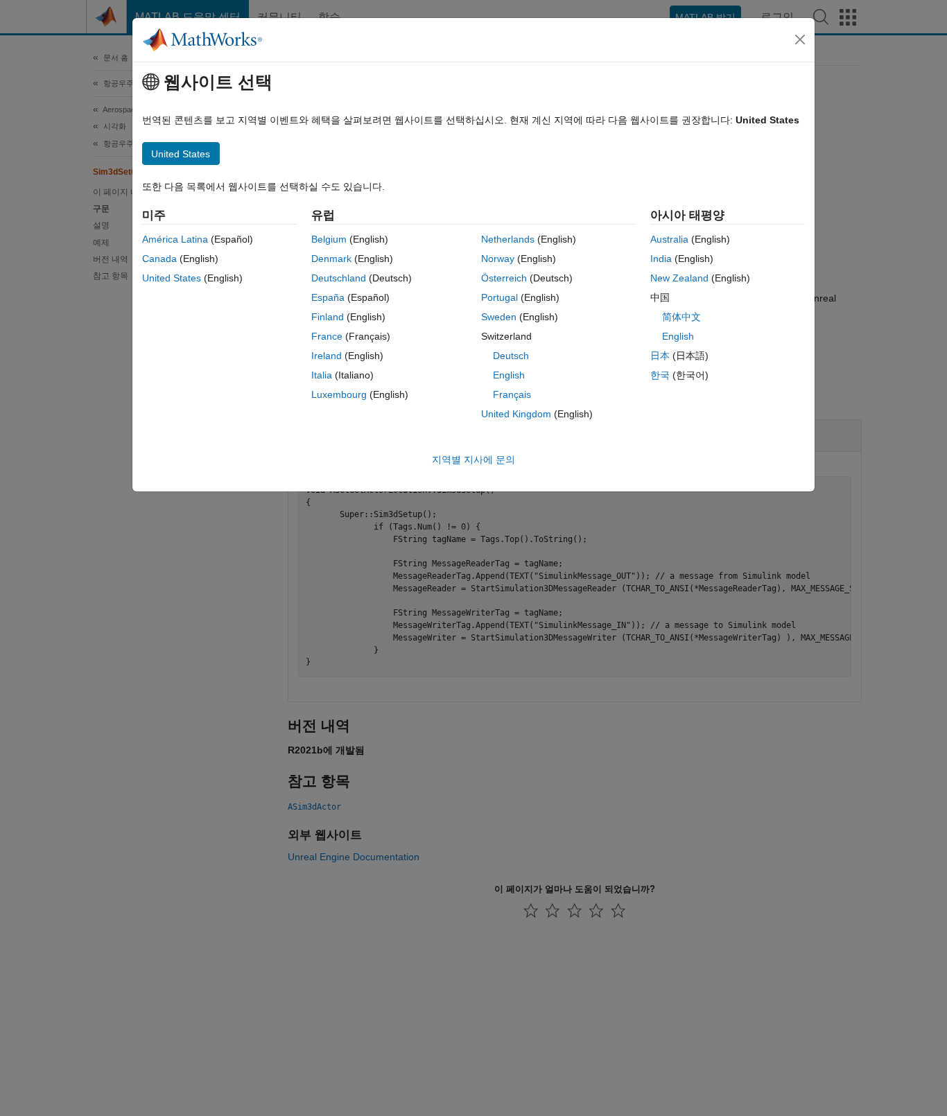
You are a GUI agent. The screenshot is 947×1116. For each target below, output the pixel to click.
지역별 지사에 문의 (473, 459)
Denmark (331, 258)
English (509, 375)
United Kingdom (516, 413)
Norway (497, 258)
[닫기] (800, 39)
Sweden (498, 316)
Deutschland (338, 278)
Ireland (326, 355)
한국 (660, 375)
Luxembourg (339, 394)
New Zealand (679, 278)
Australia (669, 239)
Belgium (329, 239)
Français (512, 394)
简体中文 (681, 316)
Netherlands (508, 239)
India (661, 258)
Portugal (499, 297)
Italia (321, 375)
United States (171, 278)
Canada (159, 258)
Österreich (504, 278)
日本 (660, 355)
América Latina (175, 239)
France (326, 336)
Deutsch (511, 355)
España (328, 297)
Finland (327, 316)
